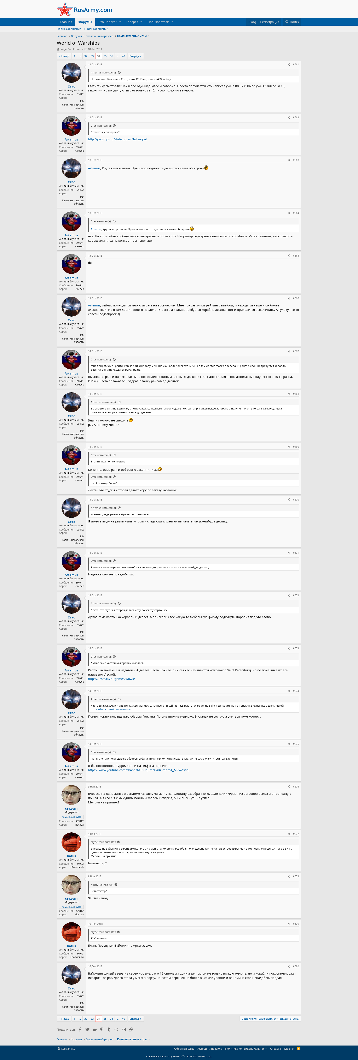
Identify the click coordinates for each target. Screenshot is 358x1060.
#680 (296, 966)
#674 (296, 691)
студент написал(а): (103, 842)
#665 (296, 255)
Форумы (85, 22)
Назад (65, 56)
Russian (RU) (68, 1048)
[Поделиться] (288, 64)
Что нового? (107, 22)
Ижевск (79, 150)
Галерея (132, 22)
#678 (296, 876)
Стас (71, 86)
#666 (296, 298)
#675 (296, 744)
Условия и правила (209, 1048)
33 (92, 56)
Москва (79, 824)
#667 (296, 351)
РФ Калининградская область (73, 105)
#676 (296, 786)
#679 (296, 924)
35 (105, 56)
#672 (296, 595)
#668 (296, 394)
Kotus (71, 856)
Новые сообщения (69, 29)
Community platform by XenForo (179, 1056)
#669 (296, 447)
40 (123, 56)
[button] (120, 22)
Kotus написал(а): (102, 884)
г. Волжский (76, 867)
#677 (296, 834)
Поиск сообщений (96, 29)
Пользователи (158, 22)
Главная (66, 22)
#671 (296, 553)
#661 (296, 64)
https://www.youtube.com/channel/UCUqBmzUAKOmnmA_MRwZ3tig (138, 770)
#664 (296, 213)
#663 (296, 160)
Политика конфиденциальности (246, 1048)
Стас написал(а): (101, 125)
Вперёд (134, 56)
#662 (296, 117)
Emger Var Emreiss (71, 49)
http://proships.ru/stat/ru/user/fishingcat (117, 139)
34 (98, 56)
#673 (296, 648)
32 (85, 56)
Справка (275, 1048)
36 (111, 56)
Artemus (71, 139)
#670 (296, 499)
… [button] (80, 56)
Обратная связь (184, 1048)
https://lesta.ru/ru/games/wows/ (111, 679)
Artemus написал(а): (103, 72)
